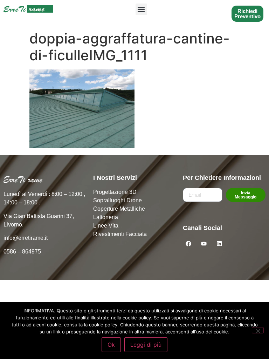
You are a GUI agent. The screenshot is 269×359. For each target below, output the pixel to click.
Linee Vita (105, 226)
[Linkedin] (219, 243)
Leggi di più (145, 344)
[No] (258, 330)
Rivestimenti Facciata (120, 234)
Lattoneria (105, 217)
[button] (141, 9)
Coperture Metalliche (119, 209)
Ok (111, 344)
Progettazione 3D (115, 192)
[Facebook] (188, 243)
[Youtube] (203, 243)
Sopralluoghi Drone (117, 200)
